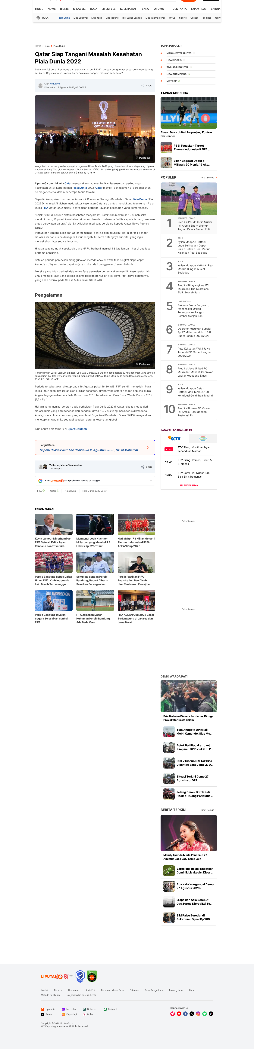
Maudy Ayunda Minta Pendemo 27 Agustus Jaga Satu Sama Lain (185, 856)
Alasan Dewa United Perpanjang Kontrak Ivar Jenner (186, 134)
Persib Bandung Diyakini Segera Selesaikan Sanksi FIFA (51, 618)
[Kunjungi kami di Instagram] (198, 1013)
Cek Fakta (180, 8)
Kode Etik (90, 990)
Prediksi (206, 17)
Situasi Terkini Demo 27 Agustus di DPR (193, 778)
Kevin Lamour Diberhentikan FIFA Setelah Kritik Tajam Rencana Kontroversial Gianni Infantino (53, 542)
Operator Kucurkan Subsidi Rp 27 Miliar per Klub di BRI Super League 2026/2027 (194, 332)
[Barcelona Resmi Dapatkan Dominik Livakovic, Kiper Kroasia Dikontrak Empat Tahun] (169, 870)
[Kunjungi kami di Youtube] (179, 1013)
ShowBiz (79, 8)
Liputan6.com (67, 1023)
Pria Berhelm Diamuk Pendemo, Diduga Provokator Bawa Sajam (188, 717)
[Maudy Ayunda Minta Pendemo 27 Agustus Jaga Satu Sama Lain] (189, 833)
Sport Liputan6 (77, 428)
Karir (191, 990)
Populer (168, 177)
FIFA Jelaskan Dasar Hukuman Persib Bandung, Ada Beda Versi (93, 618)
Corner (194, 17)
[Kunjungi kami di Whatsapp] (204, 1013)
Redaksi (58, 990)
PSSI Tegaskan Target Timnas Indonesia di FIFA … (192, 147)
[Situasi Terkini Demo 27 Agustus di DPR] (169, 778)
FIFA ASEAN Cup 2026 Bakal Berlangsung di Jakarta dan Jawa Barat (136, 618)
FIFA (45, 207)
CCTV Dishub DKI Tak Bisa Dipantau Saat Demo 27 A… (195, 762)
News (52, 8)
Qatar (68, 183)
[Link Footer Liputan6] (57, 976)
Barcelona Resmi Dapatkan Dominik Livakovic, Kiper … (195, 870)
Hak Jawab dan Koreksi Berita (81, 995)
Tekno (144, 8)
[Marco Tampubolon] (45, 467)
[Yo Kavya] (40, 85)
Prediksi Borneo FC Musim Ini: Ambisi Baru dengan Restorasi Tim (194, 412)
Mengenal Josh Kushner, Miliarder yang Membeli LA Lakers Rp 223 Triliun (93, 542)
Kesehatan (128, 8)
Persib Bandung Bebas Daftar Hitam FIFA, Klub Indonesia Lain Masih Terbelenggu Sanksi (53, 580)
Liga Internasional (155, 17)
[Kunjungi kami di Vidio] (172, 1013)
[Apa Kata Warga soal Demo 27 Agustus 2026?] (169, 886)
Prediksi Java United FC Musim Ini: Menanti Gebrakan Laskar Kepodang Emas (195, 372)
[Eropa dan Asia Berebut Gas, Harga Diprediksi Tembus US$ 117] (169, 901)
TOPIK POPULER (171, 45)
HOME (39, 8)
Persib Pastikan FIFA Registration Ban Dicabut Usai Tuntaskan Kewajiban (134, 580)
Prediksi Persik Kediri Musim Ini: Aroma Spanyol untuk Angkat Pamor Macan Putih (195, 225)
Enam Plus (198, 8)
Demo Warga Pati (174, 676)
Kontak (44, 990)
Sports (183, 17)
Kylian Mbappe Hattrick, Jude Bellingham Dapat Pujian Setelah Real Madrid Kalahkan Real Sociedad (194, 247)
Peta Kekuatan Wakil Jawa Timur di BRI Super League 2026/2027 (194, 352)
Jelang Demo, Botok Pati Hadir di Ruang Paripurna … (195, 794)
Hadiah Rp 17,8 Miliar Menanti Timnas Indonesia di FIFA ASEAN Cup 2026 (136, 542)
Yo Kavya (55, 83)
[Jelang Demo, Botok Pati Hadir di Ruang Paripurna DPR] (169, 794)
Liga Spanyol (81, 17)
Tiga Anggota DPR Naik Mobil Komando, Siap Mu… (194, 731)
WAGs (172, 17)
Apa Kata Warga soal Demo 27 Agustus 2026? (195, 886)
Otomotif (161, 8)
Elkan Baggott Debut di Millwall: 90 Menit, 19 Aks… (192, 162)
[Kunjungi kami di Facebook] (185, 1013)
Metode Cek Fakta (50, 995)
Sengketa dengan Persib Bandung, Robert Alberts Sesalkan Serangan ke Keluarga (92, 580)
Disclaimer (74, 990)
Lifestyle (109, 8)
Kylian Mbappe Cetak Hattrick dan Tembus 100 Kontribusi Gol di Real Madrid (195, 392)
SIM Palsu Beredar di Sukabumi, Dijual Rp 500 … (195, 917)
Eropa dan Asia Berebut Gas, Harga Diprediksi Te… (194, 901)
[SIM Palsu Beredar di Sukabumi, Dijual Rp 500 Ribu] (169, 917)
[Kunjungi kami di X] (192, 1013)
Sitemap (134, 990)
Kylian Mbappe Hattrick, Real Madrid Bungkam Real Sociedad (195, 269)
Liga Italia (96, 17)
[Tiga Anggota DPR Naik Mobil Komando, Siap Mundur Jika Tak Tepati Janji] (169, 731)
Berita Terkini (173, 810)
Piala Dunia (64, 17)
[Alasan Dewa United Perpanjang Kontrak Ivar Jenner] (189, 113)
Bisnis (64, 8)
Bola (93, 8)
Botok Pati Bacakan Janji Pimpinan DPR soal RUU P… (195, 747)
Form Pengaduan (154, 990)
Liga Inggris (112, 17)
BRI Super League (132, 17)
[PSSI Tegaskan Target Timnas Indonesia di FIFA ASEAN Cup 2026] (166, 147)
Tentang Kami (176, 990)
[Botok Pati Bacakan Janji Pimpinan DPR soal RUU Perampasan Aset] (169, 747)
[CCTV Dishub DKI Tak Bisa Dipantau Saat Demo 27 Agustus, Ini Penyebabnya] (169, 763)
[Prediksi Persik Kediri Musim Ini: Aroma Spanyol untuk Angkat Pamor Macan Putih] (189, 198)
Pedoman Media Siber (112, 990)
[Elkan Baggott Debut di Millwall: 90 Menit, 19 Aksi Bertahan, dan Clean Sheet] (166, 162)
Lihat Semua (207, 177)
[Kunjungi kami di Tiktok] (211, 1013)
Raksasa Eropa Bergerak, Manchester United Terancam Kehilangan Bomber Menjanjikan (193, 310)
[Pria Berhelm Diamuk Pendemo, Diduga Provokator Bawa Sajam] (189, 696)
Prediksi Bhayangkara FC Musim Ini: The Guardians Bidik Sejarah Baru (193, 289)
